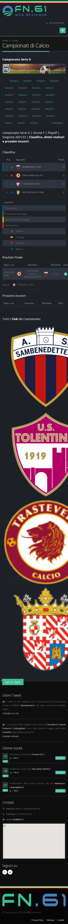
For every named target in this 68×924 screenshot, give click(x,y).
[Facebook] (4, 872)
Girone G (35, 108)
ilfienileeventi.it (27, 705)
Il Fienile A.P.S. (38, 754)
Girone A (14, 80)
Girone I (9, 122)
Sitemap (50, 920)
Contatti (60, 920)
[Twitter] (10, 872)
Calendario (57, 122)
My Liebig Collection (41, 769)
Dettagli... (60, 758)
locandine (6, 732)
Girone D (23, 94)
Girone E (9, 101)
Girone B (54, 80)
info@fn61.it (18, 819)
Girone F (49, 101)
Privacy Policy (37, 920)
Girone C (36, 87)
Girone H (23, 115)
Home (5, 40)
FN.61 (16, 758)
